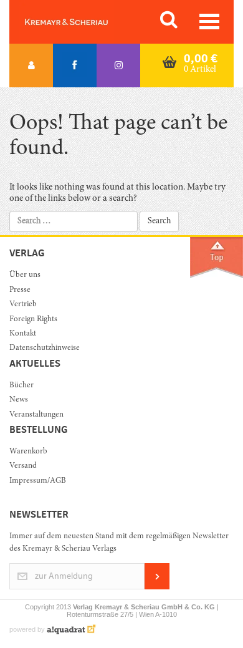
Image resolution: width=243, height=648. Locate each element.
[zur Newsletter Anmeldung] (157, 587)
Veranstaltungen (36, 415)
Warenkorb (28, 452)
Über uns (24, 275)
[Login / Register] (31, 65)
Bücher (21, 386)
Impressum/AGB (37, 481)
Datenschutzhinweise (44, 348)
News (18, 400)
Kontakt (22, 334)
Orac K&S (81, 22)
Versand (23, 466)
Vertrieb (23, 305)
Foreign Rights (33, 320)
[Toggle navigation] (209, 21)
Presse (20, 290)
